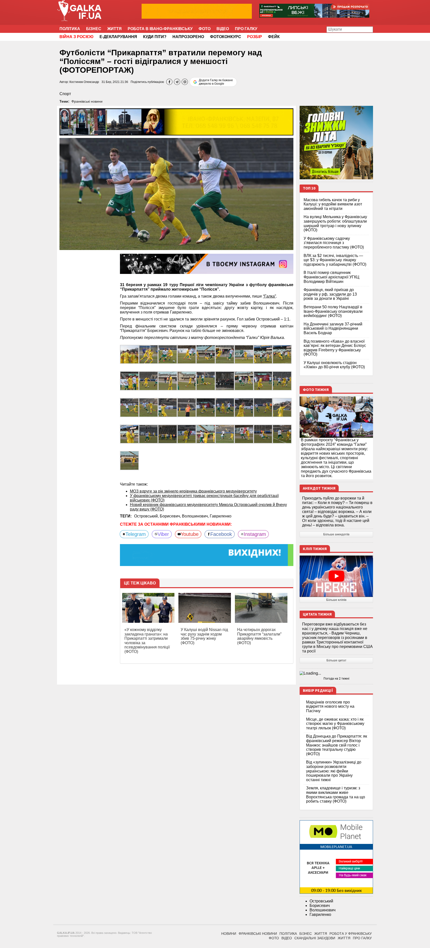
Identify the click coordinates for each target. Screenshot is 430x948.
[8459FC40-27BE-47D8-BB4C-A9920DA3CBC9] (129, 354)
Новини (228, 934)
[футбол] (167, 354)
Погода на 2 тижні (336, 678)
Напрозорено (188, 37)
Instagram (255, 534)
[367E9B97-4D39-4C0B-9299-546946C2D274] (167, 381)
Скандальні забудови (314, 938)
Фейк (274, 37)
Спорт (65, 94)
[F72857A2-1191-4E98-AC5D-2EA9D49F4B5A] (129, 381)
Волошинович (322, 910)
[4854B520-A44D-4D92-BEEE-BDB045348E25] (148, 354)
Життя (114, 29)
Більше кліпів (336, 600)
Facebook (221, 534)
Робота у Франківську (350, 934)
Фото (205, 29)
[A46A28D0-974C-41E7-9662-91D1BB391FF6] (244, 381)
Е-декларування (118, 37)
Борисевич (320, 905)
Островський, (147, 516)
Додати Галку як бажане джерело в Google (216, 81)
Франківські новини (87, 101)
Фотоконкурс (225, 37)
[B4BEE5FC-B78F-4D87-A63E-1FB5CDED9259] (224, 381)
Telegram (135, 534)
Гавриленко (220, 516)
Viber (163, 534)
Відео (222, 29)
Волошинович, (196, 516)
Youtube (190, 534)
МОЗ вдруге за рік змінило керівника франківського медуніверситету (193, 491)
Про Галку (246, 29)
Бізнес (93, 29)
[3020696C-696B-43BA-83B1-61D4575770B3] (205, 381)
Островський (321, 901)
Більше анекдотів (336, 534)
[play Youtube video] (336, 576)
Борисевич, (171, 516)
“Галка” (269, 296)
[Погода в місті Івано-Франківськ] (336, 673)
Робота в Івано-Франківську (160, 29)
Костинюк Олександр (84, 82)
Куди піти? (154, 37)
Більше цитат (336, 660)
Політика (69, 29)
